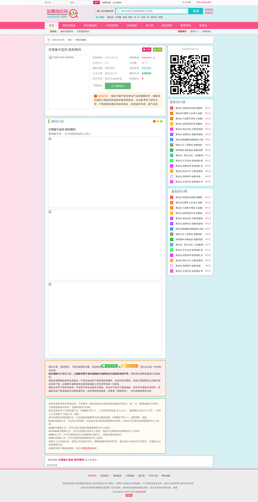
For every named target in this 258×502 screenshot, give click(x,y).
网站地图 (166, 475)
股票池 (203, 25)
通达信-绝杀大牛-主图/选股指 (189, 171)
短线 (125, 17)
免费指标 (146, 73)
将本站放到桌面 (204, 2)
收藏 (148, 49)
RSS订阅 (153, 475)
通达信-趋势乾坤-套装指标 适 (189, 166)
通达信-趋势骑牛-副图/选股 (188, 176)
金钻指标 (132, 25)
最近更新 (167, 25)
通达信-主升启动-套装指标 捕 (189, 160)
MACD (154, 17)
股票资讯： (183, 31)
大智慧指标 (111, 25)
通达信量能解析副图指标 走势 (189, 139)
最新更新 (117, 475)
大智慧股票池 (82, 31)
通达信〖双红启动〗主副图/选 (189, 155)
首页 (51, 25)
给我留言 (209, 12)
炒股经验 (206, 31)
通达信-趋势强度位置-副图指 (188, 124)
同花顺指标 (90, 25)
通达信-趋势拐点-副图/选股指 (189, 134)
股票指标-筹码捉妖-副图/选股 (189, 150)
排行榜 (149, 25)
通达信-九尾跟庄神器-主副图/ (189, 118)
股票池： (54, 31)
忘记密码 (117, 2)
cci (138, 17)
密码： (73, 2)
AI (135, 17)
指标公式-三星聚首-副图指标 (188, 145)
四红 (130, 17)
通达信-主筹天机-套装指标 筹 (189, 181)
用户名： (49, 2)
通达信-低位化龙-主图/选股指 (189, 129)
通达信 (110, 17)
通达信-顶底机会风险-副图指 (188, 108)
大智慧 (118, 17)
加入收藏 (186, 2)
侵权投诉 (121, 391)
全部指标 (130, 475)
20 (148, 17)
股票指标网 (140, 492)
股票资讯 (185, 25)
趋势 (160, 17)
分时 (143, 17)
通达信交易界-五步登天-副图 (188, 113)
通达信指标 (69, 25)
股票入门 (194, 31)
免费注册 (106, 2)
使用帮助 (209, 9)
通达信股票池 (66, 31)
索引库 (141, 475)
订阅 (159, 49)
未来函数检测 (107, 11)
